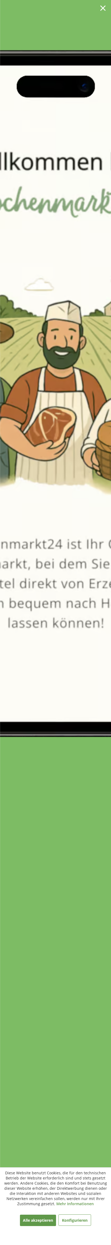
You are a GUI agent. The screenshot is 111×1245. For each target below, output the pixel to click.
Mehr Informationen (75, 1203)
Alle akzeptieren (38, 1220)
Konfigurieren (75, 1220)
